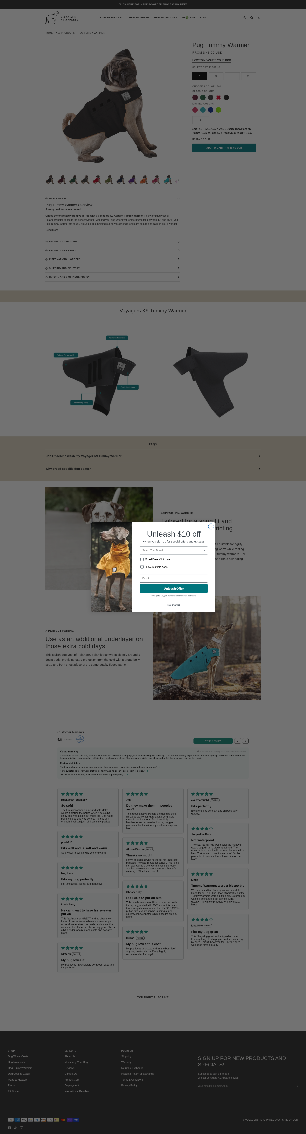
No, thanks (174, 605)
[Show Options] (204, 550)
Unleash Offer (174, 588)
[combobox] (172, 550)
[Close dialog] (211, 526)
